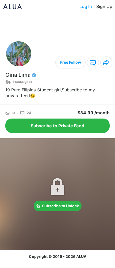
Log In (85, 6)
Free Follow (70, 62)
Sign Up (104, 6)
